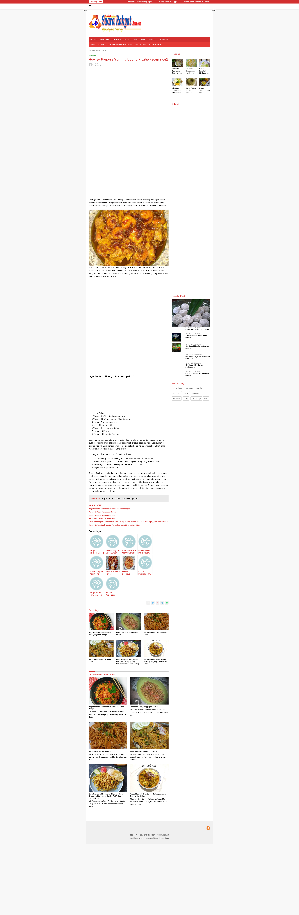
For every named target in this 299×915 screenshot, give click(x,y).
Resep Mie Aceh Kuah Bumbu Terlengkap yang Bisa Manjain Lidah (114, 525)
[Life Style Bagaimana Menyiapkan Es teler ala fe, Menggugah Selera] (177, 82)
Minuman (176, 393)
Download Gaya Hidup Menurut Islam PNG (197, 358)
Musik (143, 39)
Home (92, 44)
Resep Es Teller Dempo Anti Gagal (204, 90)
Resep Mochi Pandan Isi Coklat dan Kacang (177, 2)
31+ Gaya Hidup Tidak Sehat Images (196, 336)
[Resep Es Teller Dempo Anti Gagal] (204, 82)
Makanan (92, 55)
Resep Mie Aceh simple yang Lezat (102, 518)
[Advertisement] (69, 55)
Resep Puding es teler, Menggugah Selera (191, 90)
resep (186, 398)
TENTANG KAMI (155, 44)
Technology (163, 39)
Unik (136, 39)
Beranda (93, 39)
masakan (199, 388)
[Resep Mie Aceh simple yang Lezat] (101, 648)
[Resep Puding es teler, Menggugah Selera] (191, 82)
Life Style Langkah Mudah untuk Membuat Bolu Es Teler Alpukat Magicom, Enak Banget (204, 71)
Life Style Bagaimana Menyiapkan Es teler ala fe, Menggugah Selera (177, 90)
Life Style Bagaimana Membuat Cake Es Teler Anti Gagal (191, 71)
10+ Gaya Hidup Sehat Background (194, 366)
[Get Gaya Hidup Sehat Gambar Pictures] (176, 347)
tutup (85, 10)
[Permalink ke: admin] (91, 64)
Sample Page (140, 44)
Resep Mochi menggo (143, 2)
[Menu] (90, 6)
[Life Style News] (115, 23)
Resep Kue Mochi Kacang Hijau (115, 2)
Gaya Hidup (104, 39)
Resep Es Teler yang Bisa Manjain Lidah (177, 71)
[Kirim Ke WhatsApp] (167, 603)
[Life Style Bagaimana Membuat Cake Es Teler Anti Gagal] (191, 63)
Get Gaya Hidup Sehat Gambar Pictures (197, 347)
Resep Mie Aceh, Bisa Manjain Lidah (102, 515)
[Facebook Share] (148, 603)
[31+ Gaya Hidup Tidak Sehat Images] (176, 337)
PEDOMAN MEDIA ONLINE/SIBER (120, 44)
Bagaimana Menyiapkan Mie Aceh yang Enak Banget (109, 509)
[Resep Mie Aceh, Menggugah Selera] (128, 621)
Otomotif (127, 39)
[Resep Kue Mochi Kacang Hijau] (191, 313)
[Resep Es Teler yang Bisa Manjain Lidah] (177, 63)
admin (96, 64)
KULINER (116, 39)
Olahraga (152, 39)
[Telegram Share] (162, 603)
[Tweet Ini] (153, 603)
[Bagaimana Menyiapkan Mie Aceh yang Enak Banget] (101, 621)
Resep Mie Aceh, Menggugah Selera (102, 512)
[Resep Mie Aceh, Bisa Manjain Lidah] (156, 621)
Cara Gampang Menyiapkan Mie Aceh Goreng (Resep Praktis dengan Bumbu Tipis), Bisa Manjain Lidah (128, 522)
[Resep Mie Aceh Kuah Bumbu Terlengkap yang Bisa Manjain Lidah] (156, 648)
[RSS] (208, 828)
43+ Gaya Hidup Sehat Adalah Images (197, 374)
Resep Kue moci (208, 2)
